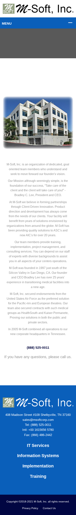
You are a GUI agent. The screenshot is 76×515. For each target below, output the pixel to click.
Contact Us (49, 508)
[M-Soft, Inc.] (38, 8)
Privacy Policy (30, 508)
